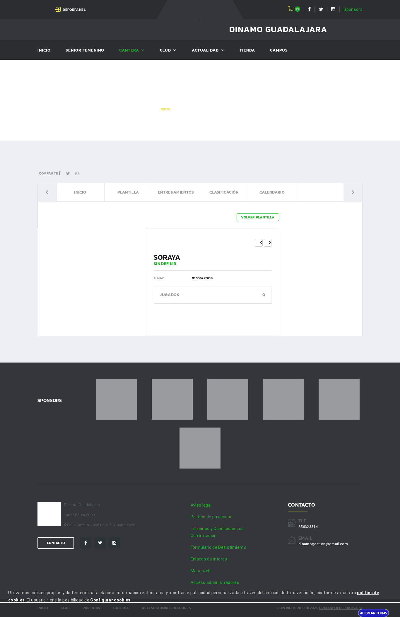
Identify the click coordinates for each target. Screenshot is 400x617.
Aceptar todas (373, 613)
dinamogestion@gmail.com (323, 544)
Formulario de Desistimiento (218, 547)
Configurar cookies (110, 600)
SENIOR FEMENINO (85, 50)
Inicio (44, 50)
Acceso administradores (215, 582)
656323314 (308, 526)
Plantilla (128, 192)
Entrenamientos (176, 192)
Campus (279, 50)
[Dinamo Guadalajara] (49, 514)
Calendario (272, 192)
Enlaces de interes (209, 559)
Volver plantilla (258, 217)
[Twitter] (100, 542)
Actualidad (205, 50)
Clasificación (224, 192)
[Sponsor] (116, 399)
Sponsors (353, 9)
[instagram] (114, 542)
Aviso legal (201, 505)
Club (165, 50)
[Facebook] (85, 542)
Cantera (129, 50)
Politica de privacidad (212, 517)
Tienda (247, 50)
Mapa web (201, 570)
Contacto (56, 543)
